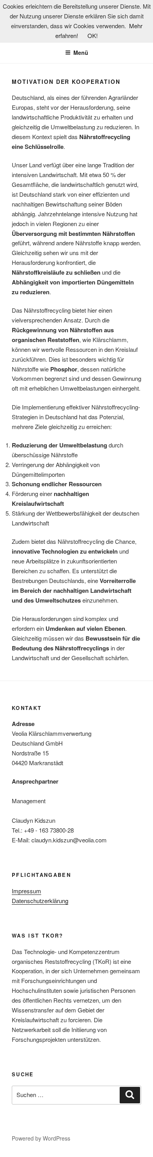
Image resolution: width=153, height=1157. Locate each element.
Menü (80, 52)
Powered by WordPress (41, 1138)
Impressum (26, 891)
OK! (92, 35)
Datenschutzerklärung (40, 900)
